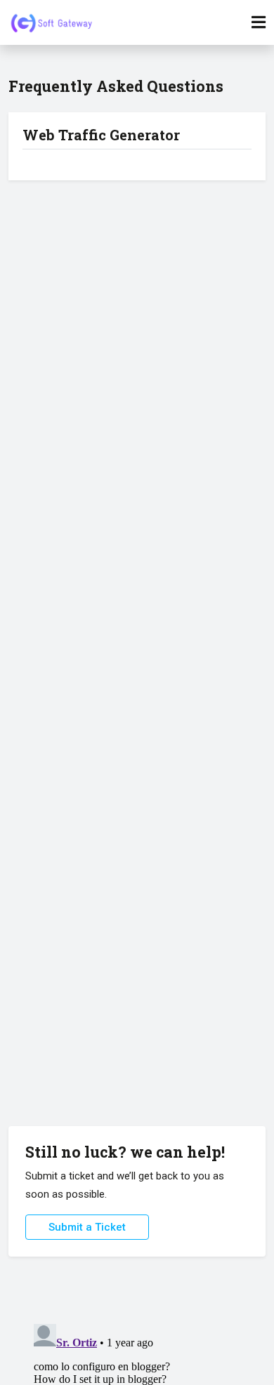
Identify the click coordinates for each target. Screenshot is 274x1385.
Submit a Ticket (87, 1227)
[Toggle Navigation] (259, 22)
